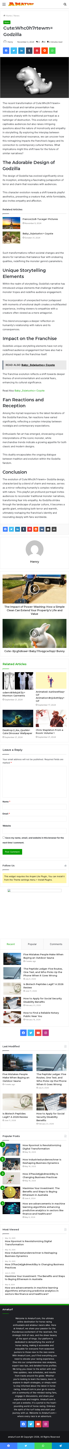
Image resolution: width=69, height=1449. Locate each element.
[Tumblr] (23, 529)
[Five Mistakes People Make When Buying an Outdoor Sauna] (12, 959)
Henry (10, 42)
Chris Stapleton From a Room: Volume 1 (49, 732)
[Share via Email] (48, 529)
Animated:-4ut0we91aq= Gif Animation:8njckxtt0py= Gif (50, 696)
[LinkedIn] (17, 529)
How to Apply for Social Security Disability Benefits (50, 1117)
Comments (56, 944)
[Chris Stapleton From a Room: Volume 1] (51, 718)
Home (8, 15)
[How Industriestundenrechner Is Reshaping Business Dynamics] (11, 1164)
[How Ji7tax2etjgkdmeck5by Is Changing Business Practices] (11, 1178)
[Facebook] (5, 529)
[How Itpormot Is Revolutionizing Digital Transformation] (11, 1150)
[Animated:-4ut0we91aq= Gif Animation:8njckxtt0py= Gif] (51, 680)
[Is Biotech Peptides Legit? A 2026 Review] (12, 989)
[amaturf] (21, 4)
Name (6, 801)
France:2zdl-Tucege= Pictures (40, 219)
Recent (11, 944)
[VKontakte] (41, 529)
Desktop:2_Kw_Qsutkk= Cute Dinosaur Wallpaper (17, 732)
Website (7, 825)
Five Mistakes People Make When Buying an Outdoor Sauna (16, 1077)
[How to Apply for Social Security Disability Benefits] (12, 1003)
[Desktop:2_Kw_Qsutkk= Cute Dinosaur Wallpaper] (18, 718)
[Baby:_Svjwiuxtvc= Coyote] (11, 238)
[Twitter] (11, 529)
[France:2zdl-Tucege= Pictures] (11, 223)
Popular (32, 944)
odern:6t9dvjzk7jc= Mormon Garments (14, 694)
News (16, 15)
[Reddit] (35, 529)
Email (6, 813)
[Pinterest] (29, 529)
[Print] (54, 529)
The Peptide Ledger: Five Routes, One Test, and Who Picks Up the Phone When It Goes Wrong (43, 972)
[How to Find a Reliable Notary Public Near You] (12, 1017)
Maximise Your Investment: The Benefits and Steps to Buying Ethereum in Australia (41, 1191)
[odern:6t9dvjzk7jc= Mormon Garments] (18, 681)
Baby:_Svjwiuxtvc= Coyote (38, 233)
